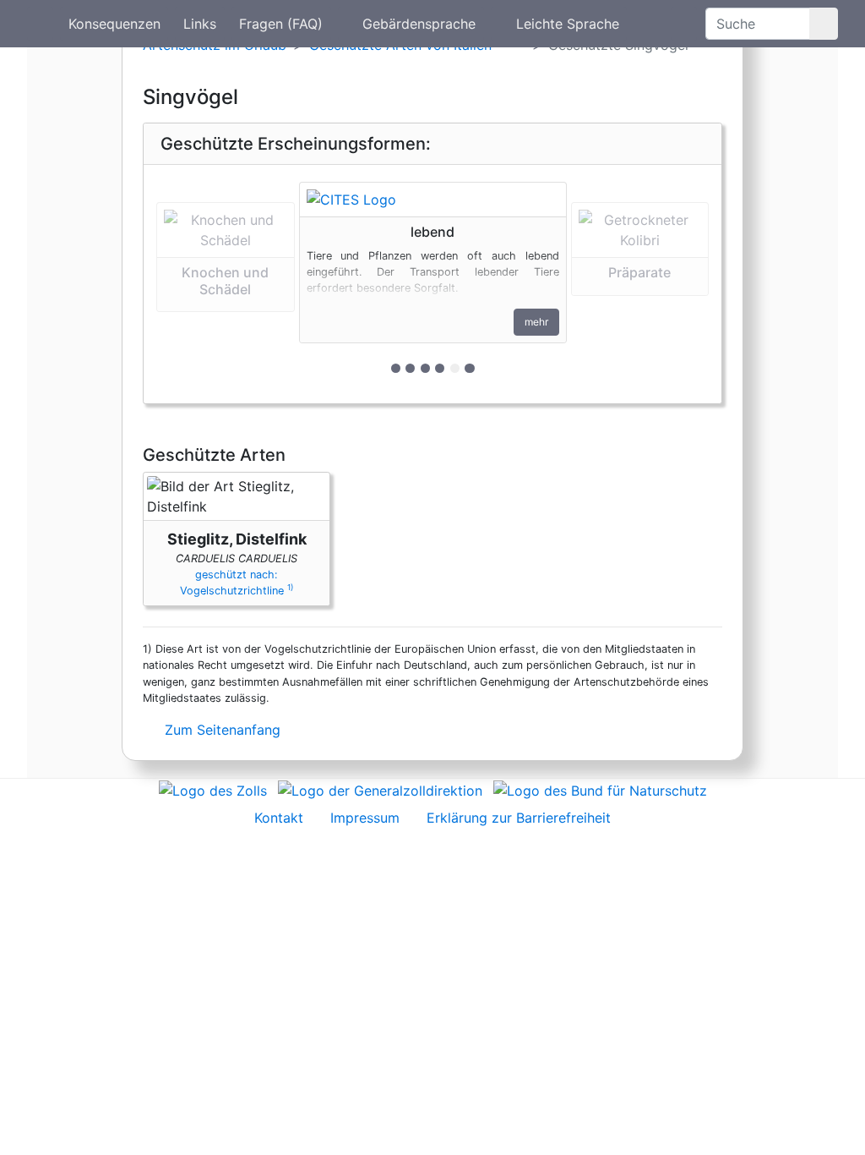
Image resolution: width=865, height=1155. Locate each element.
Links (199, 23)
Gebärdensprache (419, 23)
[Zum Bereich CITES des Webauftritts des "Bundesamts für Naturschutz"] (600, 788)
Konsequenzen (114, 23)
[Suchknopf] (823, 24)
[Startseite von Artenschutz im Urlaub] (40, 24)
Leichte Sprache (567, 23)
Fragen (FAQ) (281, 23)
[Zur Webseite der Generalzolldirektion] (380, 788)
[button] (225, 284)
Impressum (365, 817)
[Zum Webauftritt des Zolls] (212, 788)
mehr (536, 321)
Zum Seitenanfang (220, 729)
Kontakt (278, 817)
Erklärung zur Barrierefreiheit (519, 817)
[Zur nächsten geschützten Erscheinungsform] (433, 199)
